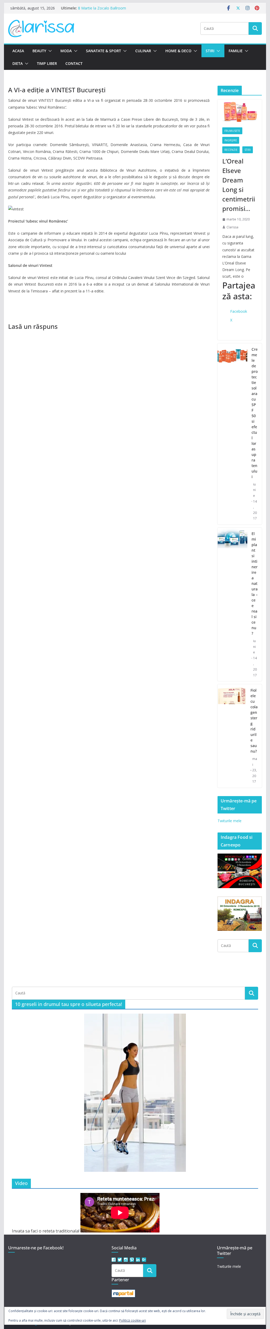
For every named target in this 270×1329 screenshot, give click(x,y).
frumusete (232, 131)
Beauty (39, 50)
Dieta (17, 63)
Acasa (18, 50)
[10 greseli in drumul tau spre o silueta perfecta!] (135, 1093)
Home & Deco (178, 50)
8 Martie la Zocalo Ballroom (102, 8)
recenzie (231, 150)
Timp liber (47, 63)
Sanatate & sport (103, 50)
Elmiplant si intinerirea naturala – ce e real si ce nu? (255, 583)
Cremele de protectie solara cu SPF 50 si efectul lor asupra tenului (255, 413)
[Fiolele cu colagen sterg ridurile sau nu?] (232, 736)
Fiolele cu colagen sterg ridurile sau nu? (254, 721)
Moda (66, 50)
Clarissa (232, 227)
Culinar (143, 50)
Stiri (210, 50)
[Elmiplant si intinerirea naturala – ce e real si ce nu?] (232, 604)
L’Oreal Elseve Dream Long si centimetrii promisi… (238, 185)
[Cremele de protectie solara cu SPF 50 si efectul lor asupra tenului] (232, 433)
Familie (236, 50)
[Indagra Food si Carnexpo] (240, 856)
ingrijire (230, 140)
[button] (49, 51)
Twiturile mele (230, 820)
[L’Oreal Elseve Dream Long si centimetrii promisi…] (240, 111)
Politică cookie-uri (132, 1320)
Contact (74, 63)
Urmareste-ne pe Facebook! (36, 1248)
